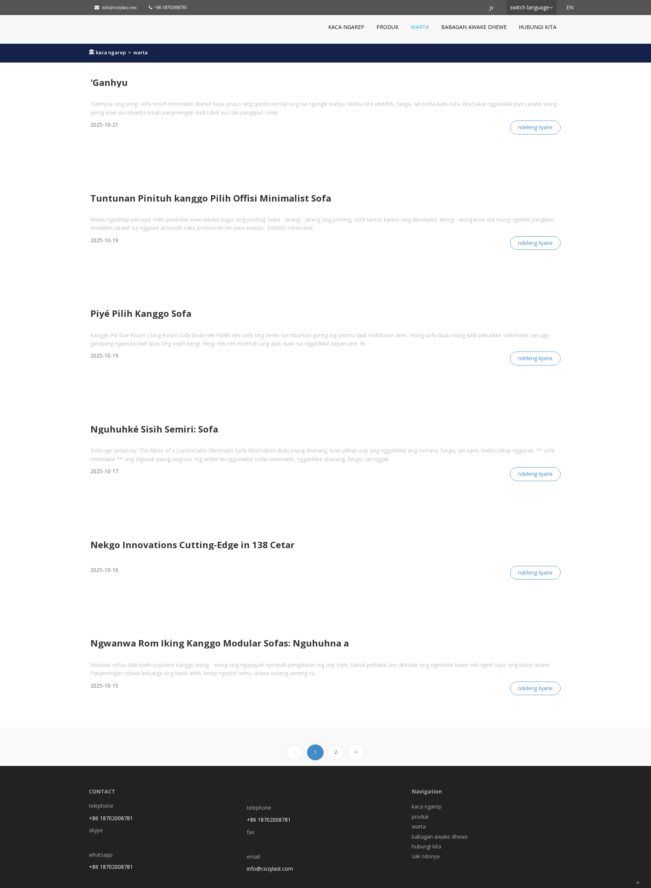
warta (420, 27)
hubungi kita (537, 27)
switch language (529, 7)
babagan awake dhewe (474, 27)
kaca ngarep (346, 27)
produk (387, 27)
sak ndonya (426, 856)
